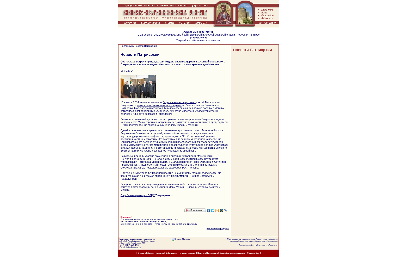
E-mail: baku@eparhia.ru (130, 247)
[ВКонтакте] (208, 210)
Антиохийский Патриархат (202, 159)
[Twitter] (213, 210)
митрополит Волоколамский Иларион (159, 105)
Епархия (272, 245)
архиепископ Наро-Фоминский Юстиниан (201, 161)
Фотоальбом (253, 253)
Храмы (150, 253)
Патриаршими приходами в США (157, 161)
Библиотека (172, 253)
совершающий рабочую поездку (193, 108)
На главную (127, 46)
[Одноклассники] (217, 210)
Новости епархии (187, 253)
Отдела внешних (173, 102)
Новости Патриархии (252, 50)
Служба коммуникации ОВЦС (138, 195)
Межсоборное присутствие (232, 253)
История (160, 253)
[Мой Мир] (221, 210)
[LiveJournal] (226, 210)
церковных (189, 102)
